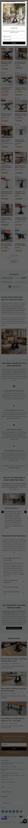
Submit (14, 43)
